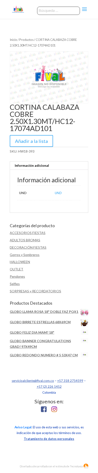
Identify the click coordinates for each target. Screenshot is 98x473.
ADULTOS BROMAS (25, 240)
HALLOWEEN (20, 262)
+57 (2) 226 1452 (49, 386)
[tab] (49, 166)
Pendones (17, 276)
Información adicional (32, 165)
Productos (26, 40)
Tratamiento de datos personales (49, 439)
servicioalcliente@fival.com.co (33, 381)
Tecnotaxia (76, 466)
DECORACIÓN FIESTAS (28, 247)
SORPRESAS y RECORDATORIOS (35, 291)
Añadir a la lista (31, 141)
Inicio (13, 40)
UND (58, 193)
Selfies (15, 284)
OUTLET (16, 269)
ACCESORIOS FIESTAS (27, 233)
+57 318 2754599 (70, 381)
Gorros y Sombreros (24, 255)
